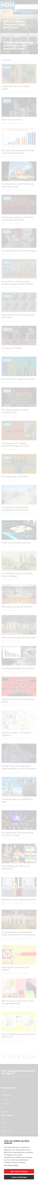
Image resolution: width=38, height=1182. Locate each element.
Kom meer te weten (11, 1165)
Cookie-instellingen (19, 1177)
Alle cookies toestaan (19, 1171)
